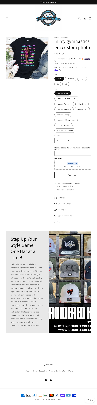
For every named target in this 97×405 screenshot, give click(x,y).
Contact (26, 371)
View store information (65, 190)
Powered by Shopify (56, 399)
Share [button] (59, 222)
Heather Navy (80, 104)
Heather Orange (63, 115)
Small (59, 79)
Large (82, 79)
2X (66, 84)
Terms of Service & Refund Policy (61, 371)
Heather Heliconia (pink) (67, 99)
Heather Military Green (66, 120)
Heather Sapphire (64, 109)
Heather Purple (63, 104)
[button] (7, 18)
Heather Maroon (63, 125)
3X (74, 84)
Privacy (34, 371)
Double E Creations (45, 399)
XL (58, 84)
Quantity (57, 136)
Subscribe (43, 371)
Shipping (57, 63)
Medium (71, 79)
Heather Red (82, 109)
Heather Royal (62, 93)
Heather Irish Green (65, 130)
